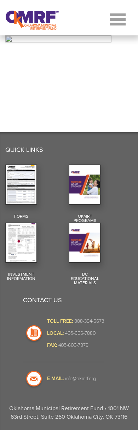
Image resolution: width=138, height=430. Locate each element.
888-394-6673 (89, 320)
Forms (21, 216)
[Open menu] (118, 19)
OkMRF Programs (85, 218)
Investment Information (21, 276)
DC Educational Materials (85, 278)
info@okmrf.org (80, 378)
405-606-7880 (80, 332)
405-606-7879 (73, 345)
